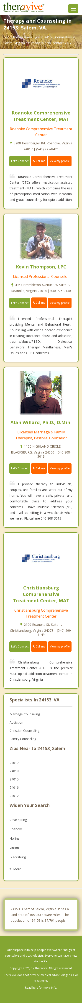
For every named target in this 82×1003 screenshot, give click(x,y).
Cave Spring (18, 819)
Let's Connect (19, 161)
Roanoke (16, 829)
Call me (40, 161)
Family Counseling (23, 739)
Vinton (14, 848)
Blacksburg (18, 857)
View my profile (60, 161)
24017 (14, 763)
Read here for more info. (41, 988)
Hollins (14, 838)
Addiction (16, 722)
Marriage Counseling (25, 714)
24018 (14, 771)
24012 (14, 795)
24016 (14, 787)
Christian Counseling (24, 730)
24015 (14, 779)
